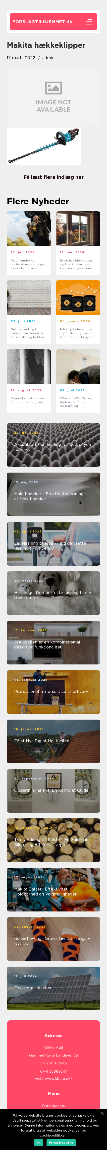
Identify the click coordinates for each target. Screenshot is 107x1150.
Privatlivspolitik (61, 1143)
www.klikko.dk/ (58, 1078)
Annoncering (53, 1105)
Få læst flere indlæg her (53, 177)
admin (48, 57)
